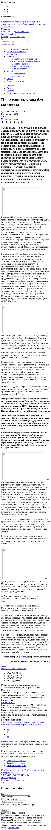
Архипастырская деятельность (26, 61)
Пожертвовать (7, 29)
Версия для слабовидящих (13, 36)
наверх (4, 666)
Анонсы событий (20, 69)
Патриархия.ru (8, 702)
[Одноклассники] (10, 122)
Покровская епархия (16, 760)
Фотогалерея (18, 76)
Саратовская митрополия (18, 49)
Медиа (10, 71)
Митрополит (12, 54)
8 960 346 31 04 (22, 31)
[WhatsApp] (18, 122)
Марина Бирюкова (9, 119)
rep (8, 729)
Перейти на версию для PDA (14, 770)
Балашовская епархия (17, 763)
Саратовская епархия (16, 51)
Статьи (10, 78)
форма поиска (7, 26)
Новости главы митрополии (25, 59)
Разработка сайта (36, 770)
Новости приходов (20, 66)
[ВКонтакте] (6, 122)
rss (8, 737)
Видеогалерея (18, 73)
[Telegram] (14, 122)
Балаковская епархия (16, 765)
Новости (11, 56)
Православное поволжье (24, 23)
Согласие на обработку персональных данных (22, 722)
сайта (23, 657)
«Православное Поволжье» (13, 668)
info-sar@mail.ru (8, 34)
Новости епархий (20, 64)
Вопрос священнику (16, 81)
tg (7, 732)
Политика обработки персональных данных (21, 725)
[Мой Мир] (21, 122)
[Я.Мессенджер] (2, 122)
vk (8, 734)
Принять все (13, 827)
